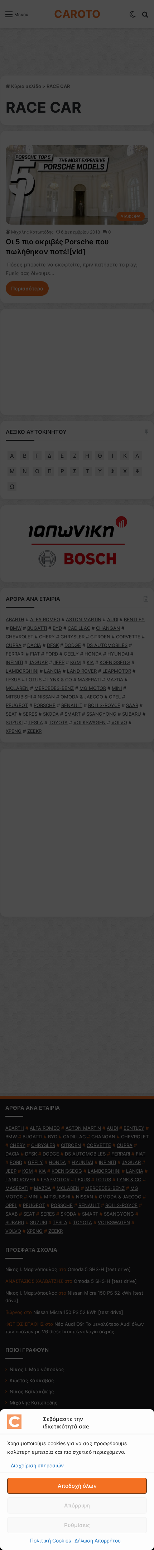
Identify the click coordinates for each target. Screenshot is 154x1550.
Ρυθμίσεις (77, 1525)
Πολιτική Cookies (50, 1540)
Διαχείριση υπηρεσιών (37, 1465)
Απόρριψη (77, 1505)
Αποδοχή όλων (77, 1485)
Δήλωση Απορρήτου (97, 1540)
